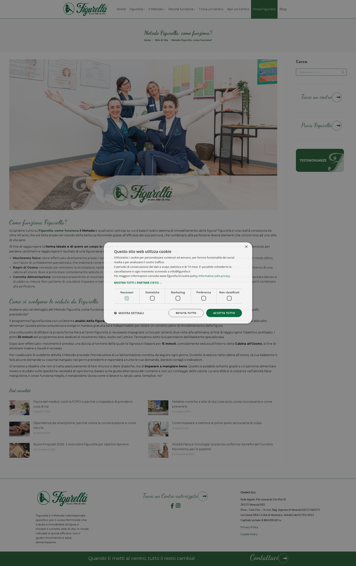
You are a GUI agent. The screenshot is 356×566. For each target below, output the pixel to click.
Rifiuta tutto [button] (186, 313)
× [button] (246, 246)
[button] (178, 282)
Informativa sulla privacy (214, 276)
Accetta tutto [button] (224, 313)
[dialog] (178, 283)
